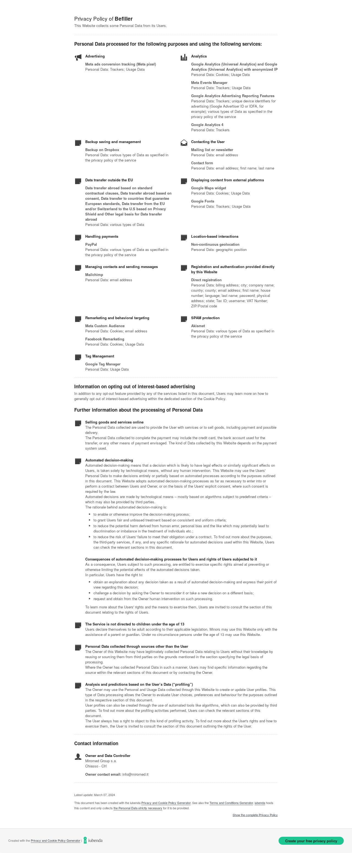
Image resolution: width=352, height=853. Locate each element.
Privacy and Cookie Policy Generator (166, 802)
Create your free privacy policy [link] (311, 840)
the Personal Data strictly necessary (138, 808)
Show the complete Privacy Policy (255, 815)
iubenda (260, 802)
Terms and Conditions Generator (231, 802)
